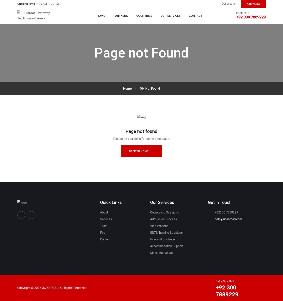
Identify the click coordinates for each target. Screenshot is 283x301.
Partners (120, 16)
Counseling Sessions (164, 212)
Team (103, 226)
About (104, 212)
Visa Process (159, 226)
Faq (102, 232)
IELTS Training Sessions (166, 232)
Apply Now (253, 3)
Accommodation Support (166, 246)
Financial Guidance (162, 239)
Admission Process (163, 219)
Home (101, 16)
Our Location (229, 3)
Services (106, 219)
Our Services (170, 16)
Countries (144, 16)
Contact (195, 16)
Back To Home (138, 151)
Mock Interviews (161, 253)
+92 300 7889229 (251, 17)
